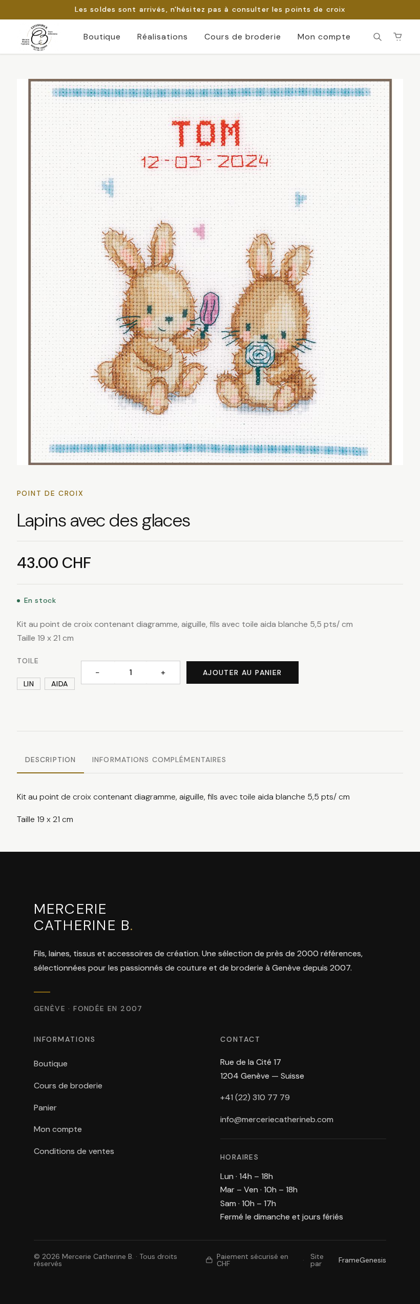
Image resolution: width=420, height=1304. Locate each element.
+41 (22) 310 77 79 (255, 1097)
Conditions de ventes (74, 1151)
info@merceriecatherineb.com (276, 1119)
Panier (45, 1107)
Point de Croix (50, 493)
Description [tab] (50, 759)
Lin (29, 683)
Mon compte (324, 36)
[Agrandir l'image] (210, 272)
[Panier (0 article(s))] (398, 37)
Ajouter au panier (242, 672)
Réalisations (162, 36)
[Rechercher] (377, 37)
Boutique (102, 36)
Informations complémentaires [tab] (159, 759)
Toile (28, 660)
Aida (59, 683)
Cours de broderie (242, 36)
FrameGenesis (362, 1260)
